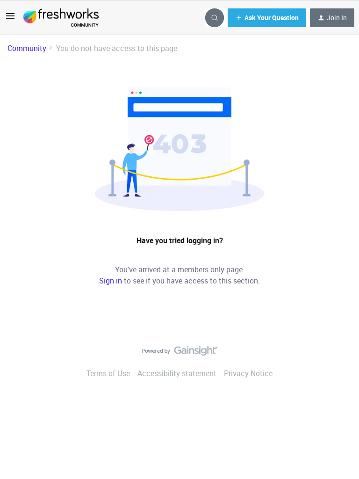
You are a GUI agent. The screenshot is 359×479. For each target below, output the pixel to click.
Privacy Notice (248, 373)
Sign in (110, 281)
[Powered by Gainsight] (179, 353)
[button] (10, 19)
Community (26, 48)
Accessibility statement (176, 373)
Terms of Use (108, 373)
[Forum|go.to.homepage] (61, 17)
